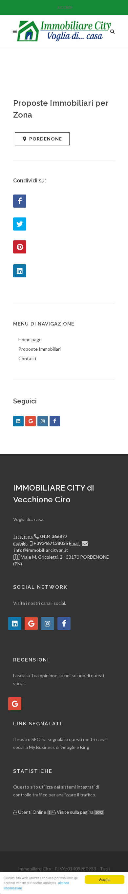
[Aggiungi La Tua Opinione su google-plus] (14, 703)
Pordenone (45, 138)
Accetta (105, 879)
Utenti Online (34, 812)
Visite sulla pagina (79, 812)
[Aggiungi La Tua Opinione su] (14, 623)
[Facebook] (19, 201)
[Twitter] (19, 224)
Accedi (65, 7)
